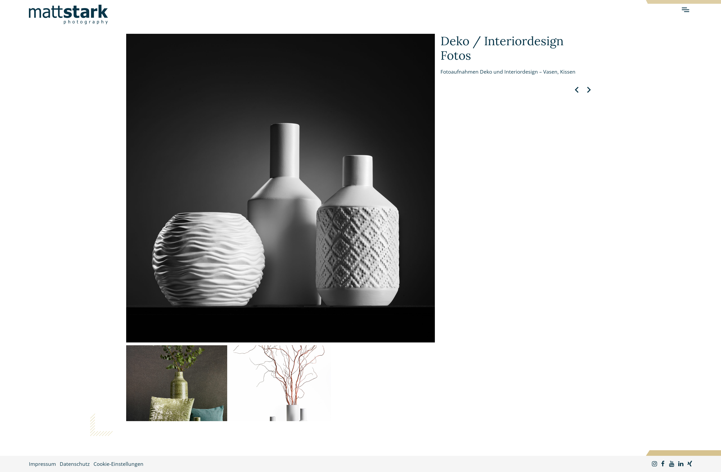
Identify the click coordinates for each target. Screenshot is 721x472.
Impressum (42, 463)
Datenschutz (75, 463)
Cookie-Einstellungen (118, 463)
